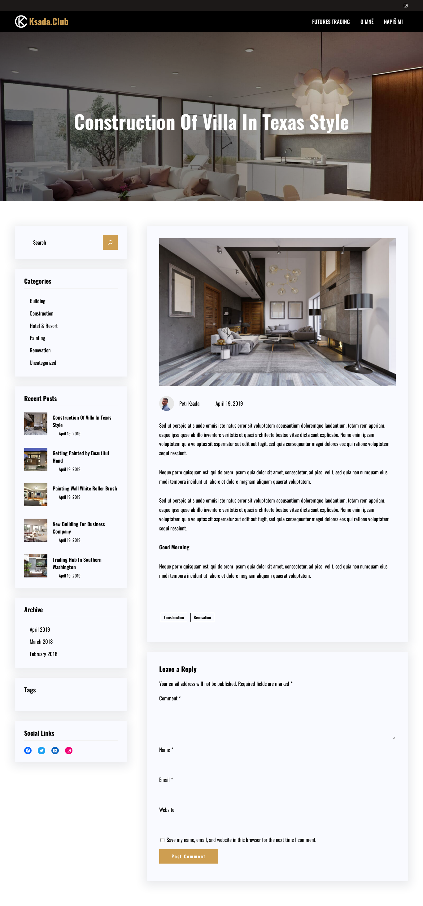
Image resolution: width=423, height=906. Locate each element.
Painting (37, 338)
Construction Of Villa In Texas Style (82, 421)
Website (166, 809)
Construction (41, 313)
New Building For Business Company (79, 527)
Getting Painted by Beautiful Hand (81, 456)
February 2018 (43, 654)
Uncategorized (43, 362)
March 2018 (41, 641)
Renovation (40, 350)
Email (166, 779)
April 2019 (40, 629)
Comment (170, 698)
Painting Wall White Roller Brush (85, 488)
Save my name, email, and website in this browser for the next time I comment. (241, 839)
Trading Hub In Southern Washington (77, 563)
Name (166, 749)
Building (37, 301)
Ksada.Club (48, 21)
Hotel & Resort (44, 325)
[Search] (110, 242)
